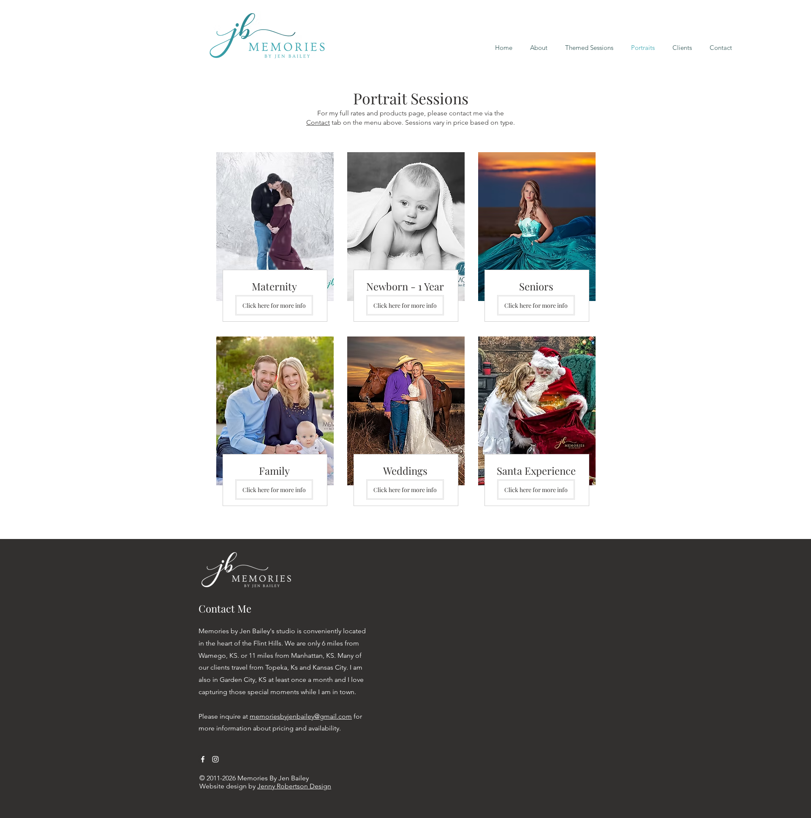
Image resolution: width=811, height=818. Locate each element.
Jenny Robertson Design (294, 786)
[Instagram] (215, 759)
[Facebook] (203, 759)
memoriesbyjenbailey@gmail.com (301, 716)
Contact (318, 122)
